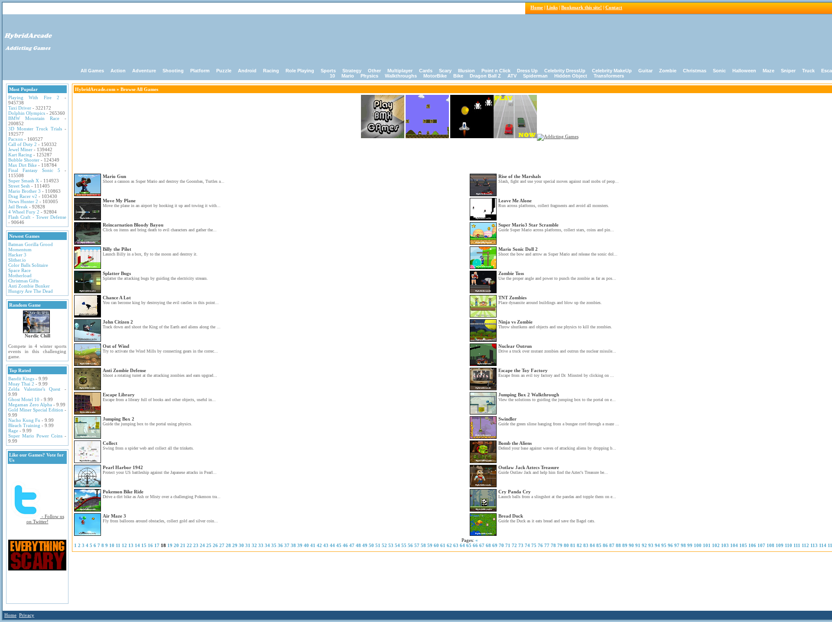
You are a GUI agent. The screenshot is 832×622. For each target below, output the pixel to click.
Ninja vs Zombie (515, 321)
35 (273, 545)
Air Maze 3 (114, 515)
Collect (110, 443)
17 (156, 545)
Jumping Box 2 (118, 418)
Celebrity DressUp (564, 70)
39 (299, 545)
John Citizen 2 (118, 321)
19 (169, 545)
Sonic (719, 70)
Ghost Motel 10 (23, 399)
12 (124, 545)
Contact (613, 7)
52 (384, 545)
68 (488, 545)
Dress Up (527, 70)
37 (286, 545)
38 (293, 545)
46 (345, 545)
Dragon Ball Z (485, 75)
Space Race (19, 270)
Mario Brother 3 (24, 191)
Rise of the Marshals (519, 176)
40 (306, 545)
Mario (347, 75)
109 (779, 545)
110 (788, 545)
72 (514, 545)
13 (130, 545)
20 (176, 545)
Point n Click (495, 70)
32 (254, 545)
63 (455, 545)
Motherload (20, 275)
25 (208, 545)
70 (501, 545)
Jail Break (18, 206)
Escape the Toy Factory (523, 370)
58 (423, 545)
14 (137, 545)
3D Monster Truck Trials (35, 128)
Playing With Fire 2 (33, 97)
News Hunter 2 (23, 201)
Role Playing (300, 70)
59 (429, 545)
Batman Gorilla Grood (30, 244)
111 (796, 545)
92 (644, 545)
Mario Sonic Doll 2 (518, 249)
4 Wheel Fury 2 (23, 211)
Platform (200, 70)
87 (611, 545)
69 (494, 545)
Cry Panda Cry (514, 491)
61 (442, 545)
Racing (271, 70)
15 (143, 545)
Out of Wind (116, 346)
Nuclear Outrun (515, 346)
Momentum (20, 249)
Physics (369, 75)
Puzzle (223, 70)
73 (520, 545)
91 (637, 545)
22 (189, 545)
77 (546, 545)
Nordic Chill (37, 335)
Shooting (173, 70)
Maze (768, 70)
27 (221, 545)
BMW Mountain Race (33, 118)
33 (260, 545)
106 (752, 545)
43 (325, 545)
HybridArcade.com (95, 89)
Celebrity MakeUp (612, 70)
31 (247, 545)
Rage (13, 430)
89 (624, 545)
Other (374, 70)
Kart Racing (20, 154)
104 (734, 545)
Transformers (609, 75)
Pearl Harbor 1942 (123, 467)
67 (481, 545)
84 (592, 545)
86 (605, 545)
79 (559, 545)
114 (822, 545)
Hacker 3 (17, 254)
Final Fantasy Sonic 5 (34, 170)
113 (814, 545)
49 (364, 545)
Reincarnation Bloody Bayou (133, 224)
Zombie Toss (511, 273)
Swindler (507, 418)
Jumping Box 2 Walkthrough (528, 394)
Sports (328, 70)
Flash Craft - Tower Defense (37, 217)
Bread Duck (510, 515)
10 (111, 545)
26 (215, 545)
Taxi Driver (19, 107)
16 (150, 545)
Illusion (466, 70)
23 (195, 545)
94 (657, 545)
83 (585, 545)
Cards (425, 70)
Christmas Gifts (23, 280)
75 (533, 545)
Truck (808, 70)
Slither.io (17, 259)
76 (540, 545)
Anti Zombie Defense (124, 370)
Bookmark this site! (581, 7)
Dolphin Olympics (26, 113)
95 (663, 545)
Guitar (645, 70)
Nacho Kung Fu (24, 420)
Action (118, 70)
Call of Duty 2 (22, 144)
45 (338, 545)
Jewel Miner (20, 149)
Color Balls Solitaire (28, 265)
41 (312, 545)
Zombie (667, 70)
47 (351, 545)
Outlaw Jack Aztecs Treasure (528, 467)
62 (449, 545)
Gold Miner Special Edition (35, 409)
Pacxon (15, 139)
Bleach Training (24, 425)
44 (332, 545)
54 (397, 545)
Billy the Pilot (117, 249)
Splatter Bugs (117, 273)
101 (707, 545)
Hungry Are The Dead (30, 291)
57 (416, 545)
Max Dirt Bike (22, 165)
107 (761, 545)
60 (436, 545)
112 (805, 545)
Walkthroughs (401, 75)
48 (358, 545)
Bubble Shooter (23, 159)
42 (319, 545)
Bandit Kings (21, 378)
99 (689, 545)
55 (403, 545)
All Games (92, 70)
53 (390, 545)
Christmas (694, 70)
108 (770, 545)
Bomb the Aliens (515, 443)
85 (598, 545)
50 (371, 545)
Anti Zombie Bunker (29, 285)
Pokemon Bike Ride (123, 491)
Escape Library (119, 394)
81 (572, 545)
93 (650, 545)
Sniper (788, 70)
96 (670, 545)
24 (202, 545)
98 (683, 545)
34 (267, 545)
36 (280, 545)
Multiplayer (400, 70)
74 (527, 545)
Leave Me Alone (515, 200)
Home (536, 7)
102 (716, 545)
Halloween (744, 70)
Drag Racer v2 (22, 196)
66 (475, 545)
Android (247, 70)
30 (241, 545)
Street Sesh (19, 185)
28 (228, 545)
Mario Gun (114, 176)
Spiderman (535, 75)
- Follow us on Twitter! (45, 519)
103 (725, 545)
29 (234, 545)
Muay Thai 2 (21, 383)
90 (631, 545)
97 (676, 545)
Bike (458, 75)
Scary (445, 70)
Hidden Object (570, 75)
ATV (512, 75)
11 (118, 545)
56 (410, 545)
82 (579, 545)
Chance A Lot (117, 297)
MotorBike (435, 75)
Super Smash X (23, 180)
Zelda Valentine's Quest (34, 389)
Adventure (144, 70)
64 (462, 545)
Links (552, 7)
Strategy (351, 70)
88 (618, 545)
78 (553, 545)
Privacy (26, 615)
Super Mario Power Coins (35, 435)
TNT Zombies (512, 297)
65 (468, 545)
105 (743, 545)
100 (698, 545)
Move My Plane (119, 200)
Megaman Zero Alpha (30, 404)
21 (182, 545)
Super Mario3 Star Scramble (528, 224)
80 (566, 545)
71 (507, 545)
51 (377, 545)
